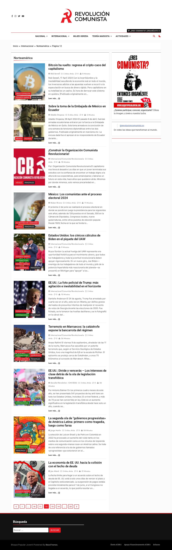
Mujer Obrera (80, 36)
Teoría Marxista (101, 36)
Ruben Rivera (56, 202)
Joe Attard (55, 471)
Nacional (40, 36)
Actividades (122, 36)
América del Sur (23, 439)
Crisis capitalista (23, 94)
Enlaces (156, 545)
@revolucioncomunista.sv (132, 125)
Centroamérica (22, 443)
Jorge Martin (56, 430)
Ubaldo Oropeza (57, 114)
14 (58, 506)
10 (34, 506)
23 (70, 506)
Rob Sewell (55, 73)
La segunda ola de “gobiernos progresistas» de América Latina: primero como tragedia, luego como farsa (77, 422)
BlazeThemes (51, 545)
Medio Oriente (22, 359)
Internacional (59, 36)
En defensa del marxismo (27, 223)
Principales (37, 97)
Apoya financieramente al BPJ (137, 545)
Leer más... (53, 98)
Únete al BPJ (115, 545)
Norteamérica (22, 268)
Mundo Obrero (22, 264)
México (19, 138)
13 (52, 506)
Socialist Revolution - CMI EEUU (64, 382)
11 (40, 506)
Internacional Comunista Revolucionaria (67, 158)
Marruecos (36, 355)
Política (28, 138)
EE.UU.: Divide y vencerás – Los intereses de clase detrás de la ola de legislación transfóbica (77, 374)
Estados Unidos (23, 97)
